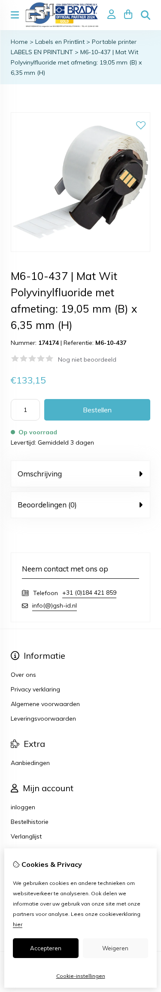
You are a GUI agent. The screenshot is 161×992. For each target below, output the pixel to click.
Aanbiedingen (30, 763)
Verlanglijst (26, 836)
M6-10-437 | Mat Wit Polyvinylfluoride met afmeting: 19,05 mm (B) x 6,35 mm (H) (76, 62)
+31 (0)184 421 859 (89, 592)
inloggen (23, 807)
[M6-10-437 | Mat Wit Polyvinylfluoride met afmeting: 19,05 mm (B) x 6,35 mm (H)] (80, 250)
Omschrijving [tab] (40, 473)
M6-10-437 (110, 343)
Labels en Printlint (60, 42)
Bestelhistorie (30, 822)
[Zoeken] (145, 15)
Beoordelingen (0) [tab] (47, 504)
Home (19, 42)
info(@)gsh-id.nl (54, 605)
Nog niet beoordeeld (87, 359)
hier (17, 924)
